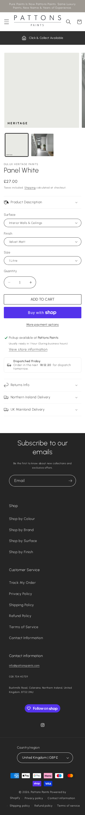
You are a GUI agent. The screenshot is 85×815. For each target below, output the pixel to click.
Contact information (61, 798)
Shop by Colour (22, 519)
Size (7, 252)
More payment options (42, 324)
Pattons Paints (40, 792)
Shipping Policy (21, 605)
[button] (6, 21)
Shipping (30, 187)
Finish (8, 233)
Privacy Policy (20, 594)
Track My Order (22, 582)
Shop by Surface (23, 541)
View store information (28, 349)
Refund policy (43, 805)
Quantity (10, 271)
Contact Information (26, 638)
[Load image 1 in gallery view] (16, 145)
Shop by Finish (21, 552)
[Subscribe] (70, 481)
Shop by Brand (21, 530)
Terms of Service (24, 627)
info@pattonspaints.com (24, 665)
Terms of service (68, 805)
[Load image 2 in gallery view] (42, 145)
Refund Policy (20, 616)
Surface (10, 215)
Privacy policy (34, 798)
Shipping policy (20, 805)
